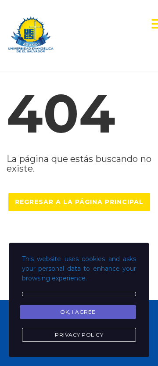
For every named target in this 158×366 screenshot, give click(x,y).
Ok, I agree (78, 312)
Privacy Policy (79, 334)
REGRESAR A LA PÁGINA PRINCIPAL (79, 202)
